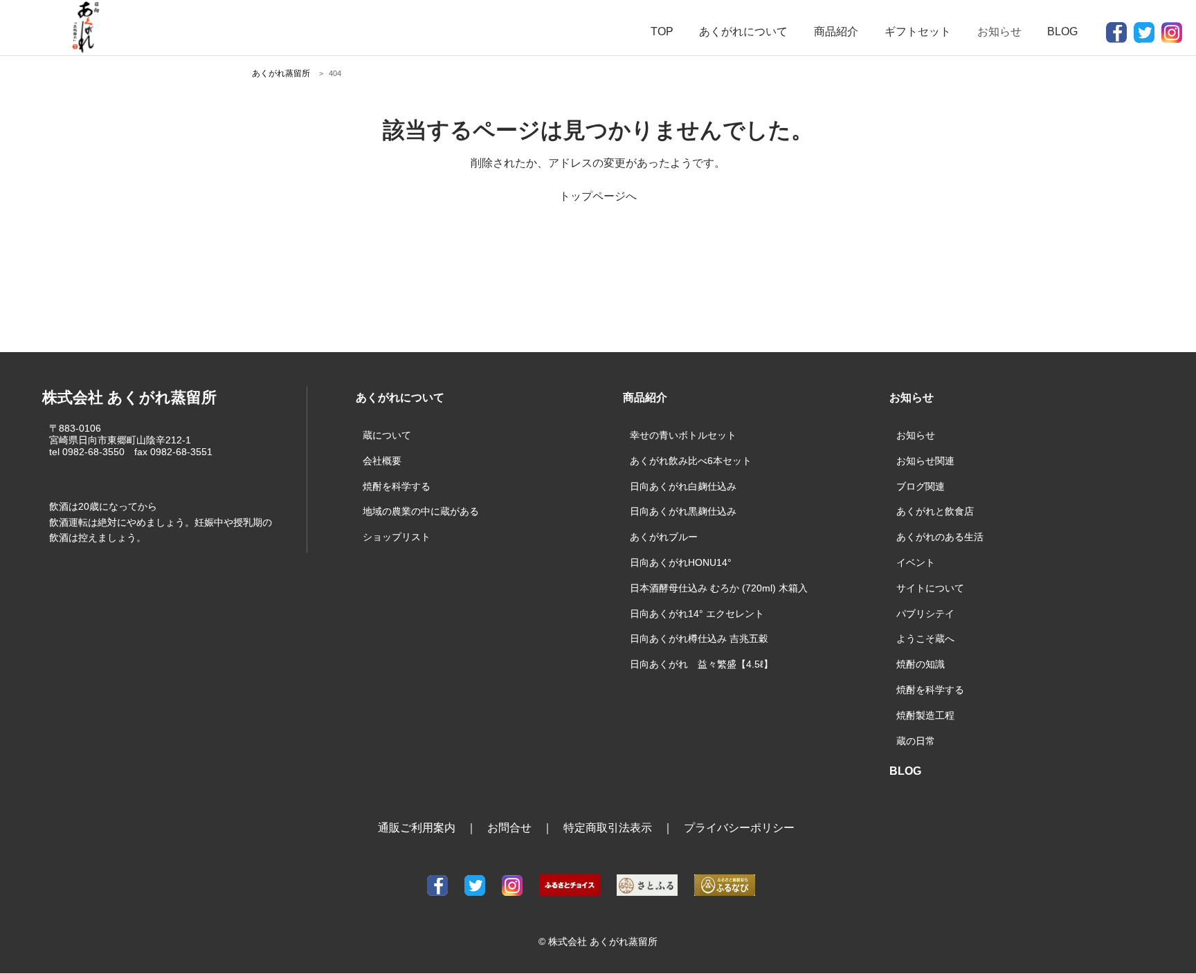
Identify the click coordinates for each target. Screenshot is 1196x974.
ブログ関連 (920, 486)
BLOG (1062, 31)
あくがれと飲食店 (935, 511)
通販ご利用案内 (416, 828)
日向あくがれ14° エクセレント (697, 613)
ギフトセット (918, 31)
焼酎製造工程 (925, 715)
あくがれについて (743, 31)
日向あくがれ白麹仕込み (683, 486)
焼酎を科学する (397, 486)
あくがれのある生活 (940, 536)
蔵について (387, 435)
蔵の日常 (915, 740)
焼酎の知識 (920, 664)
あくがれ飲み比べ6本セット (691, 460)
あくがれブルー (664, 536)
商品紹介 (836, 31)
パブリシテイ (925, 613)
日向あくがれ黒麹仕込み (683, 511)
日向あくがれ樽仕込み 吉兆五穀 (699, 638)
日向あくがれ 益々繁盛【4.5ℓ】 (701, 664)
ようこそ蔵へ (925, 638)
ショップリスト (397, 536)
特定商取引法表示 (607, 828)
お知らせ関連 (925, 460)
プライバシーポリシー (739, 828)
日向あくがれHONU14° (681, 562)
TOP (662, 31)
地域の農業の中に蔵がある (421, 511)
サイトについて (930, 588)
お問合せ (509, 828)
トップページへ (598, 196)
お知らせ (915, 435)
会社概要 (382, 460)
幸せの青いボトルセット (683, 435)
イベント (915, 562)
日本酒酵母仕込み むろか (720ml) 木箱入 (719, 588)
